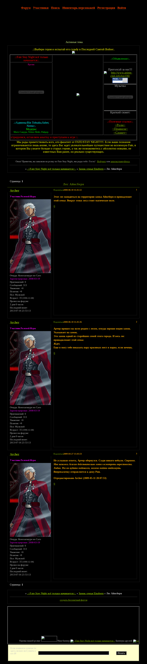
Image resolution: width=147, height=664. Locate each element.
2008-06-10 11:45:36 (72, 322)
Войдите (101, 161)
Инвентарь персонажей (78, 8)
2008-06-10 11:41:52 (72, 190)
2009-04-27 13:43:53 (72, 454)
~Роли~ (120, 125)
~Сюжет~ (120, 132)
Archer (14, 190)
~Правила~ (120, 129)
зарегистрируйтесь (120, 161)
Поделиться (58, 190)
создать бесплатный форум (73, 600)
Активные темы (74, 42)
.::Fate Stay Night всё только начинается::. (51, 168)
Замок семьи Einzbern (91, 168)
